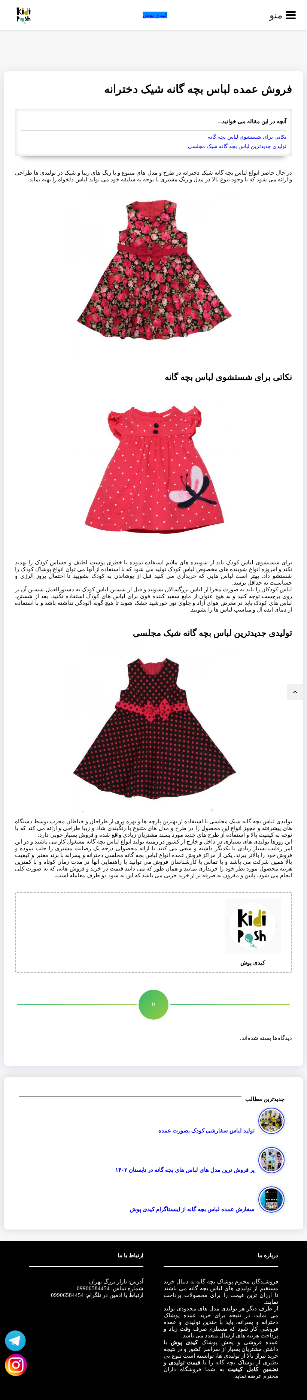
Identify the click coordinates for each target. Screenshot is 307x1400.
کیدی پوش (155, 15)
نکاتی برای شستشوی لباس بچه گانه (247, 137)
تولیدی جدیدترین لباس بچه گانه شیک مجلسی (237, 146)
